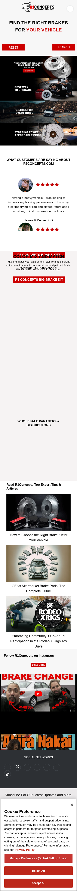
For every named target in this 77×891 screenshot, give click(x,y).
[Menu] (4, 8)
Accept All (38, 883)
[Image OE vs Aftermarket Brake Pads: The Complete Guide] (38, 562)
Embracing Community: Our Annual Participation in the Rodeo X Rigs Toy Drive (38, 641)
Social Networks (38, 757)
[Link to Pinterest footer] (37, 767)
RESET (13, 47)
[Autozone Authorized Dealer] (38, 331)
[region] (38, 845)
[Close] (72, 804)
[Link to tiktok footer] (7, 774)
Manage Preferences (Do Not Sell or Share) (38, 858)
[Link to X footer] (17, 767)
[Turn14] (38, 442)
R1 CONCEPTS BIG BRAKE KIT (39, 279)
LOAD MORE (38, 665)
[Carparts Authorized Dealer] (38, 349)
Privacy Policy (24, 849)
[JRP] (38, 460)
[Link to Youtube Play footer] (27, 767)
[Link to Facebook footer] (7, 767)
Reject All (38, 870)
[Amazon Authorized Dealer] (38, 288)
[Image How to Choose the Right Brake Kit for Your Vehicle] (38, 511)
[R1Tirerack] (38, 394)
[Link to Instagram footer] (46, 767)
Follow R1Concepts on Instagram (29, 655)
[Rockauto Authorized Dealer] (38, 309)
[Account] (71, 8)
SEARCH (64, 47)
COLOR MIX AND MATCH (38, 256)
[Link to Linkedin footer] (56, 767)
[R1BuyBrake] (38, 371)
